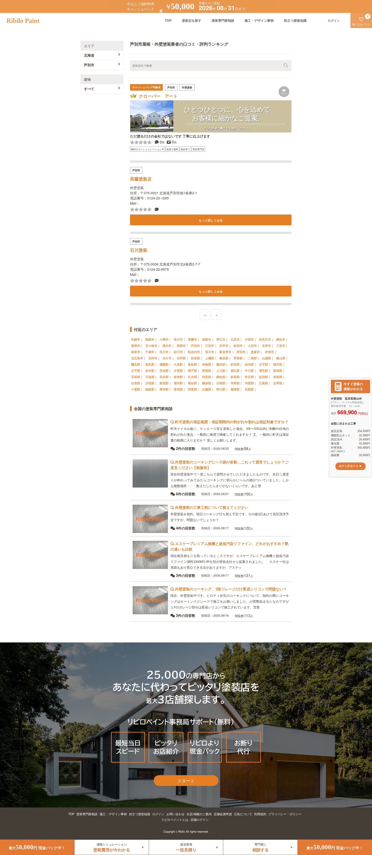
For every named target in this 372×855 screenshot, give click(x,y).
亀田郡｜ (225, 358)
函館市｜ (151, 339)
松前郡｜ (197, 358)
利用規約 (260, 814)
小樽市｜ (166, 339)
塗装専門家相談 (223, 20)
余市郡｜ (151, 370)
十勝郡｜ (137, 389)
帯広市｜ (222, 339)
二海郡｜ (254, 358)
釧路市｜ (208, 339)
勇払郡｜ (237, 370)
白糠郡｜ (208, 389)
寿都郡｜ (208, 364)
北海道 (89, 55)
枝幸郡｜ (180, 377)
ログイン (158, 814)
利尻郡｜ (208, 377)
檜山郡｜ (282, 358)
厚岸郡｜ (166, 389)
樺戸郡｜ (194, 370)
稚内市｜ (169, 345)
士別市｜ (254, 345)
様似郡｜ (194, 383)
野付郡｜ (222, 389)
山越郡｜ (268, 358)
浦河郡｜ (180, 383)
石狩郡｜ (183, 358)
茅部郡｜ (240, 358)
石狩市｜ (154, 358)
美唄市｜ (183, 345)
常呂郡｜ (251, 377)
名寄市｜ (268, 345)
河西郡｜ (251, 383)
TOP (168, 20)
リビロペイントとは (174, 819)
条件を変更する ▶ (350, 466)
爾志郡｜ (137, 364)
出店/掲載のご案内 (199, 814)
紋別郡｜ (265, 377)
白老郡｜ (137, 383)
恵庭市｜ (257, 352)
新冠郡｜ (166, 383)
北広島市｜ (138, 358)
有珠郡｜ (279, 377)
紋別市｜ (240, 345)
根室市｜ (137, 352)
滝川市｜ (166, 352)
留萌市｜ (137, 345)
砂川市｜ (180, 352)
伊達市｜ (271, 352)
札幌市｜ (137, 339)
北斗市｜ (169, 358)
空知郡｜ (166, 370)
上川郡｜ (222, 370)
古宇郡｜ (265, 364)
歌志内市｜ (195, 352)
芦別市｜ (197, 345)
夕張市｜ (251, 339)
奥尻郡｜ (151, 364)
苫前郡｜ (137, 377)
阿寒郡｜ (194, 389)
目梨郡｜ (251, 389)
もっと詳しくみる (211, 220)
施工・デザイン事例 (259, 20)
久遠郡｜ (180, 364)
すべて (89, 88)
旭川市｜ (180, 339)
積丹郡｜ (279, 364)
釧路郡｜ (151, 389)
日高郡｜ (222, 383)
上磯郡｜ (211, 358)
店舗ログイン (200, 819)
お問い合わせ (175, 814)
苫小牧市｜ (152, 345)
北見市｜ (237, 339)
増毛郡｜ (265, 370)
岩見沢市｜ (266, 339)
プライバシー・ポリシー (285, 814)
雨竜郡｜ (208, 370)
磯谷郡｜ (222, 364)
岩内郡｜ (251, 364)
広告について (243, 814)
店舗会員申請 (223, 814)
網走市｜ (282, 339)
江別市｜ (211, 345)
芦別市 (89, 64)
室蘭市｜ (194, 339)
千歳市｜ (151, 352)
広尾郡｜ (265, 383)
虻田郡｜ (237, 364)
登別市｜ (243, 352)
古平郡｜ (137, 370)
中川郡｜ (251, 370)
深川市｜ (211, 352)
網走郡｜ (222, 377)
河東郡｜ (237, 383)
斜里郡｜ (237, 377)
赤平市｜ (225, 345)
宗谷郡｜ (166, 377)
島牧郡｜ (194, 364)
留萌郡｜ (279, 370)
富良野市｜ (226, 352)
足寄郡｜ (279, 383)
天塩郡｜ (151, 377)
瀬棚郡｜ (166, 364)
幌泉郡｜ (208, 383)
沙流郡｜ (151, 383)
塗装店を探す (191, 20)
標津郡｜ (237, 389)
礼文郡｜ (194, 377)
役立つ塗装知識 (295, 20)
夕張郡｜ (180, 370)
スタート (186, 780)
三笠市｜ (282, 345)
